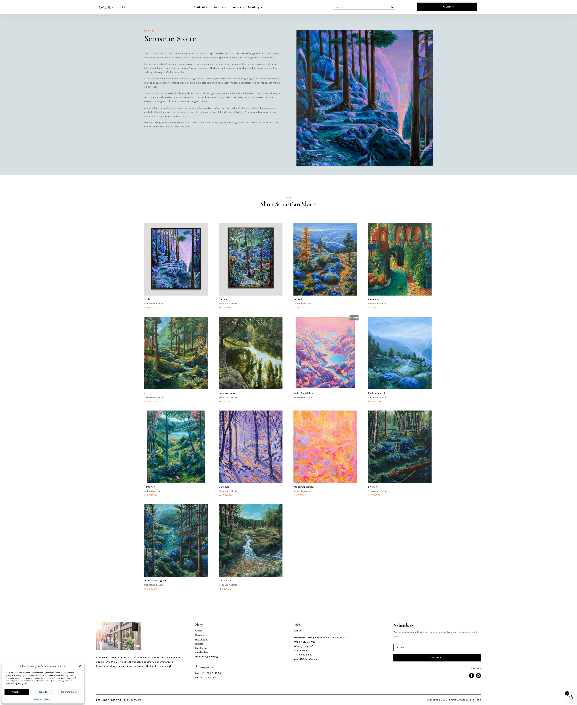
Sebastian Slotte (153, 303)
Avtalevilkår (202, 652)
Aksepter (16, 692)
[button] (79, 666)
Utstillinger (255, 7)
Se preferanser (69, 692)
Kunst (198, 630)
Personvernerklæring (43, 699)
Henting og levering (206, 656)
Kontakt (447, 7)
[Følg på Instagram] (478, 675)
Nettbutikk (200, 7)
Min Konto (201, 648)
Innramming (237, 7)
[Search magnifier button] (392, 7)
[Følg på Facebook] (471, 675)
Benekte (43, 692)
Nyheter (199, 643)
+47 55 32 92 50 (303, 654)
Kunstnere (219, 7)
